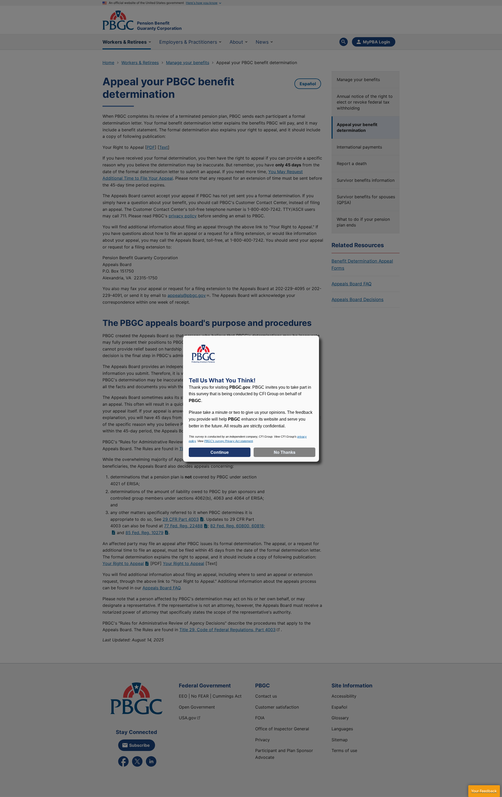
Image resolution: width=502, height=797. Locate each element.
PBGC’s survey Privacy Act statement (228, 441)
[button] (484, 791)
